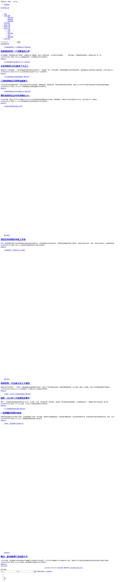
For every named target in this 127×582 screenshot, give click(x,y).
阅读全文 (3, 59)
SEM (9, 30)
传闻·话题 (7, 16)
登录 (9, 1)
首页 (5, 14)
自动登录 (42, 571)
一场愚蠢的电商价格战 (11, 413)
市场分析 (10, 33)
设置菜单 (7, 4)
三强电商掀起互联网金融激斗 (14, 81)
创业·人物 (7, 25)
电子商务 (60, 567)
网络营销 (10, 37)
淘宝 (9, 35)
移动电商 (10, 21)
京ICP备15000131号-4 (76, 567)
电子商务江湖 (5, 8)
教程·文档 (7, 26)
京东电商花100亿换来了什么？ (15, 66)
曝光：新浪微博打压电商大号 (14, 557)
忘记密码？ (49, 571)
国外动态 (10, 19)
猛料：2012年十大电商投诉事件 (15, 398)
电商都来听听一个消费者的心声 (15, 51)
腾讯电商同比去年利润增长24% (15, 95)
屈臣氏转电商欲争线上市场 (13, 239)
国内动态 (10, 17)
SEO (9, 31)
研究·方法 (7, 28)
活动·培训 (7, 38)
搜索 (19, 42)
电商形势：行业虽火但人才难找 (15, 383)
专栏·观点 (7, 23)
